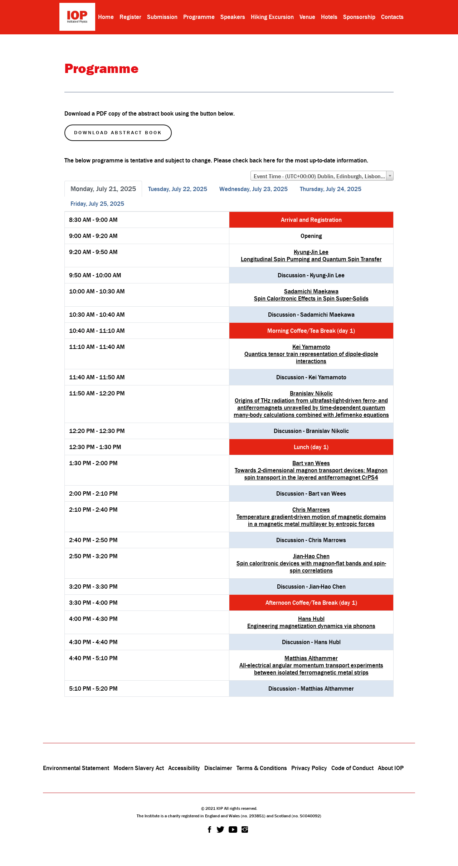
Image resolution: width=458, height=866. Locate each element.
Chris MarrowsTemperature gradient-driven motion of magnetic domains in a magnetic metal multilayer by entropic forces (311, 516)
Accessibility (184, 768)
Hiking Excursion (272, 16)
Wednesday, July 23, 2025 (253, 189)
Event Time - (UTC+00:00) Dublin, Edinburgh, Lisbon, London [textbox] (323, 176)
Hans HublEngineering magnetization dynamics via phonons (311, 622)
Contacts (392, 16)
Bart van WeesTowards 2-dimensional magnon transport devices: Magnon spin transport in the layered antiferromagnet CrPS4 (311, 470)
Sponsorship (359, 16)
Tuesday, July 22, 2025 (177, 189)
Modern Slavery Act (138, 768)
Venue (307, 16)
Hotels (329, 16)
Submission (162, 16)
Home (106, 16)
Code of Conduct (352, 768)
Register (130, 16)
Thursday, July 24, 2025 (330, 189)
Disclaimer (218, 768)
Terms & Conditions (262, 768)
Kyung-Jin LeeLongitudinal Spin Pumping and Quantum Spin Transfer (311, 255)
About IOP (391, 768)
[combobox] (322, 176)
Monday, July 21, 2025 (103, 189)
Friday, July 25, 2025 (97, 203)
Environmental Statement (76, 768)
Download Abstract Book (118, 132)
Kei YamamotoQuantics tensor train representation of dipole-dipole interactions (311, 354)
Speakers (232, 16)
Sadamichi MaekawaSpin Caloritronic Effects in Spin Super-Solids (311, 295)
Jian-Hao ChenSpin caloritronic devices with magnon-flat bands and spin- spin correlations (311, 563)
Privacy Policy (309, 768)
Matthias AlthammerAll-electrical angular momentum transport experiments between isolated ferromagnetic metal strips (311, 665)
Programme (199, 16)
